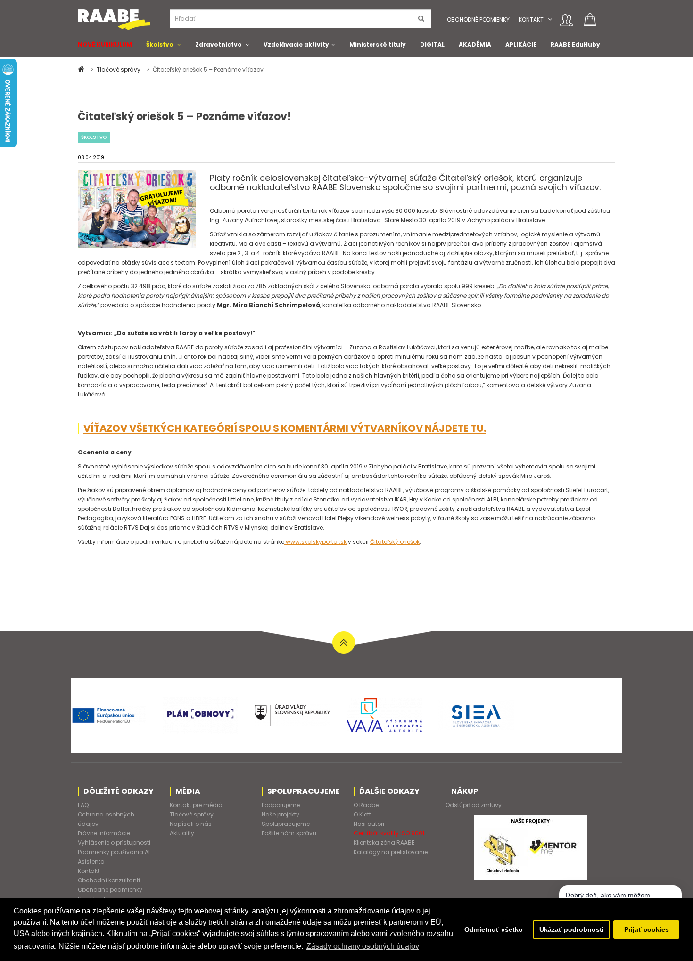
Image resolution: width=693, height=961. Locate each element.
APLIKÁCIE (520, 44)
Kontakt (531, 20)
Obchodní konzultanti (109, 880)
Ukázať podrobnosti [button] (571, 929)
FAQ (83, 805)
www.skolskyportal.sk (315, 542)
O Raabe (366, 805)
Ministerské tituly (377, 44)
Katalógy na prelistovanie (391, 852)
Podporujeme (281, 805)
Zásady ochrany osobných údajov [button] (362, 946)
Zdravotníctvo (218, 44)
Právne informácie (104, 833)
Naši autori (369, 824)
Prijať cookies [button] (646, 929)
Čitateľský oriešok (395, 542)
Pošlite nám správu (289, 833)
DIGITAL (432, 44)
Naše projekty (280, 814)
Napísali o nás (191, 824)
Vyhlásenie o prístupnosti (114, 843)
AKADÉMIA (475, 44)
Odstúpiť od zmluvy (474, 805)
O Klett (362, 814)
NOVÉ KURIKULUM (105, 44)
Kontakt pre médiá (196, 805)
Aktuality (182, 833)
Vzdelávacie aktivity (296, 44)
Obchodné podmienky (478, 20)
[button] (549, 20)
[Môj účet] (566, 20)
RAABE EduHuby (575, 44)
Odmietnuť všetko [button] (493, 929)
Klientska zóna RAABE (384, 843)
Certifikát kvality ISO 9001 (389, 833)
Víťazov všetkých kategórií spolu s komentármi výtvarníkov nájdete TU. (284, 428)
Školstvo (159, 44)
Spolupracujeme (286, 824)
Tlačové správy (119, 69)
